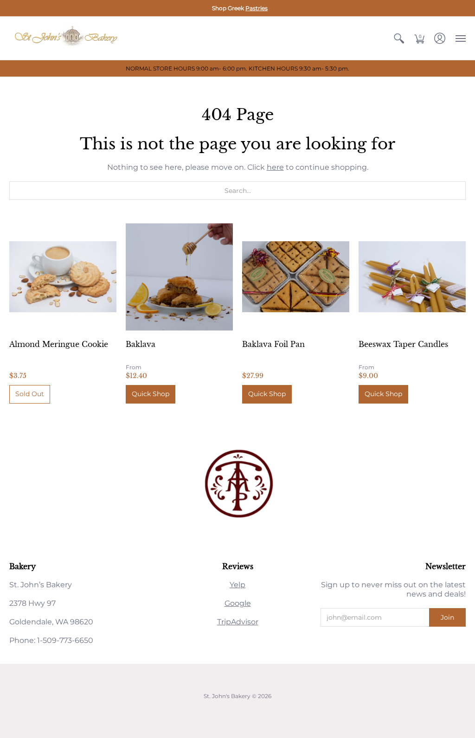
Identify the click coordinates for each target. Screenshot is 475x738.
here (275, 167)
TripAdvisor (237, 621)
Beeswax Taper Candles (403, 344)
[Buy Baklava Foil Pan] (295, 276)
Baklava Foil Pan (273, 344)
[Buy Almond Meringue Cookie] (62, 276)
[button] (399, 38)
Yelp (237, 584)
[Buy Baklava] (179, 276)
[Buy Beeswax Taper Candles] (412, 276)
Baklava (140, 344)
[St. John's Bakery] (67, 38)
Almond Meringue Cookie (58, 344)
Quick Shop (150, 394)
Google (238, 603)
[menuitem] (399, 38)
